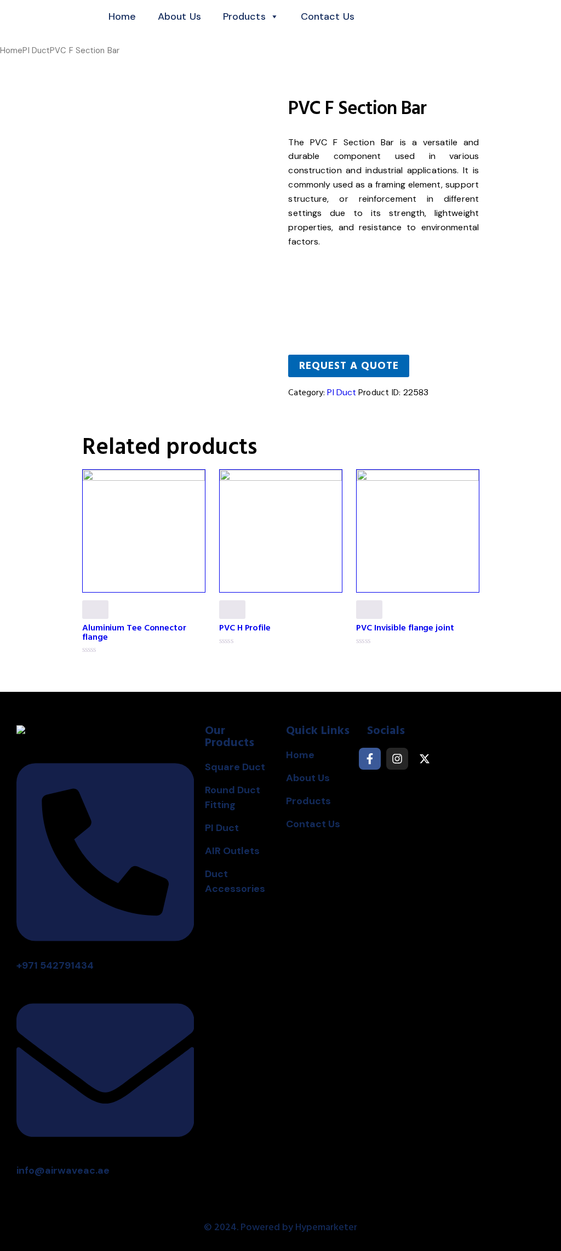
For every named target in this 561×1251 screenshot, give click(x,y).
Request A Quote (349, 366)
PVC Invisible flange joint (405, 628)
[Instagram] (397, 759)
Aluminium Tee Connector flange (134, 632)
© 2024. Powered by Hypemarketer (280, 1227)
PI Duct (36, 50)
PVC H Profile (245, 628)
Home (122, 16)
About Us (179, 16)
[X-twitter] (425, 759)
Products (244, 16)
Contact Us (327, 16)
